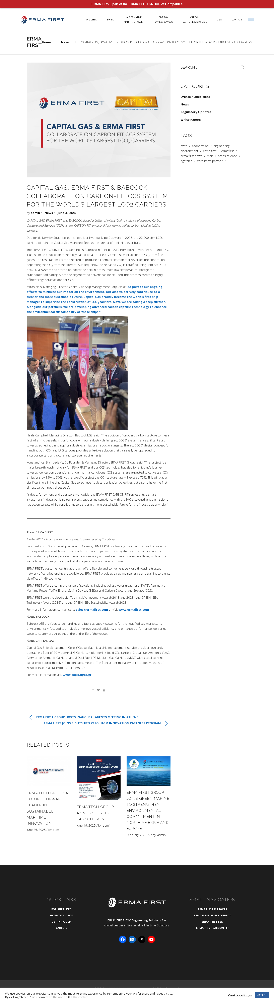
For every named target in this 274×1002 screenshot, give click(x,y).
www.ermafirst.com (134, 609)
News (65, 42)
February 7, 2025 (138, 835)
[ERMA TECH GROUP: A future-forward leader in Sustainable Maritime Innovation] (49, 771)
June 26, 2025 (36, 830)
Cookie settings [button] (240, 995)
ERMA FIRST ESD (212, 921)
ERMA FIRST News (191, 155)
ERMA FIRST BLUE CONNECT (212, 915)
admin (35, 213)
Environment (189, 150)
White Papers (191, 119)
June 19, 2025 (86, 825)
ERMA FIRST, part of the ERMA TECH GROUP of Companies (137, 4)
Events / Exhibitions (195, 97)
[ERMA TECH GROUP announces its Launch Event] (99, 778)
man (210, 155)
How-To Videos (61, 915)
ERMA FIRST (209, 150)
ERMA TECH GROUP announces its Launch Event (95, 813)
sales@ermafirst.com (92, 609)
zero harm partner (210, 160)
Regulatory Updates (196, 112)
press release (227, 155)
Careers (61, 928)
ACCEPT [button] (262, 995)
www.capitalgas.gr (77, 675)
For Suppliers (61, 909)
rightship (186, 160)
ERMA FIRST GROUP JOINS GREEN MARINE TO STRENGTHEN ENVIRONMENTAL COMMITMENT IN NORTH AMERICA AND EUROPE (148, 810)
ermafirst (227, 150)
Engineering (221, 145)
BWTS (184, 145)
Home (46, 42)
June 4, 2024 (67, 213)
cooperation (200, 145)
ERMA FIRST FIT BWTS (212, 909)
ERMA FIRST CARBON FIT (212, 928)
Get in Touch (61, 921)
